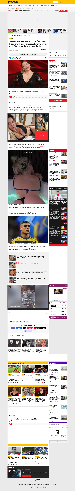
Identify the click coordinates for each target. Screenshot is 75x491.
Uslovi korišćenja (53, 484)
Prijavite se (26, 476)
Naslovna (11, 35)
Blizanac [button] (55, 427)
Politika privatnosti (46, 484)
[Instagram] (53, 55)
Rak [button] (58, 427)
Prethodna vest (15, 312)
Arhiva (40, 484)
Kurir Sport (15, 48)
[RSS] (63, 55)
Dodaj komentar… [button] (17, 423)
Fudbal (18, 35)
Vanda (17, 105)
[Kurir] (13, 2)
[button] (44, 50)
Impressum (29, 484)
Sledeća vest (42, 312)
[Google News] (66, 55)
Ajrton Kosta (19, 321)
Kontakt (24, 484)
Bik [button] (52, 427)
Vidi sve (58, 244)
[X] (55, 55)
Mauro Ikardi (26, 321)
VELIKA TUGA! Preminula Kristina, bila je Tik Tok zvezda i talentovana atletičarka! (50, 10)
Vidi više (58, 441)
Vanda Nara (12, 321)
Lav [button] (60, 427)
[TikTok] (60, 55)
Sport (15, 35)
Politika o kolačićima (35, 484)
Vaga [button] (66, 427)
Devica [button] (63, 427)
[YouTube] (58, 55)
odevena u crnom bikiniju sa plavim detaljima (25, 109)
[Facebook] (50, 55)
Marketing (21, 484)
